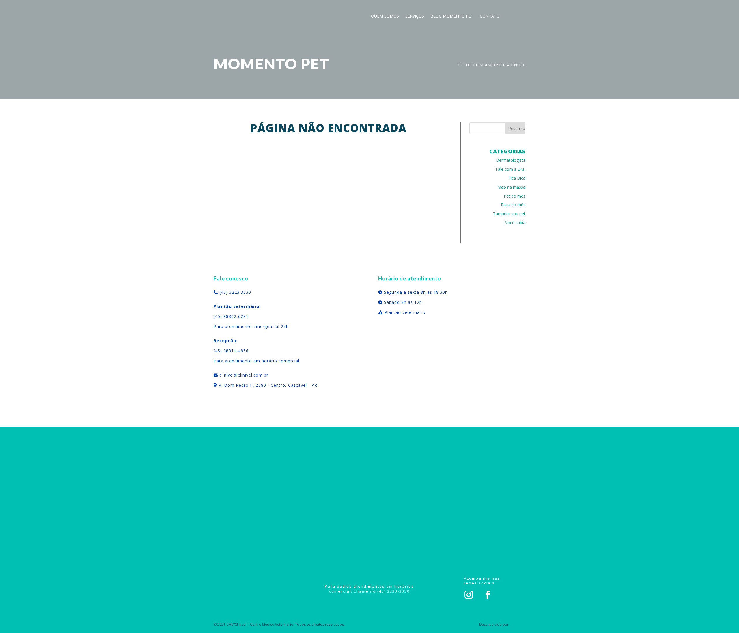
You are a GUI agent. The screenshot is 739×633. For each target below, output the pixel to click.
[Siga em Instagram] (468, 595)
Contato (490, 16)
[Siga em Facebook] (487, 595)
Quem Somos (385, 16)
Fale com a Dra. (510, 169)
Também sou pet (509, 213)
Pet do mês (514, 196)
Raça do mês (513, 204)
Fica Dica (516, 178)
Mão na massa (511, 187)
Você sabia (515, 222)
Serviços (414, 16)
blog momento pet (451, 16)
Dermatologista (510, 160)
